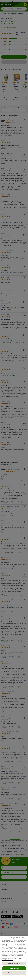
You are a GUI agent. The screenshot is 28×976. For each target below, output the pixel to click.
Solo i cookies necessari (14, 973)
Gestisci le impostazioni (14, 963)
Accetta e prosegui (14, 968)
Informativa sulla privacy (7, 959)
